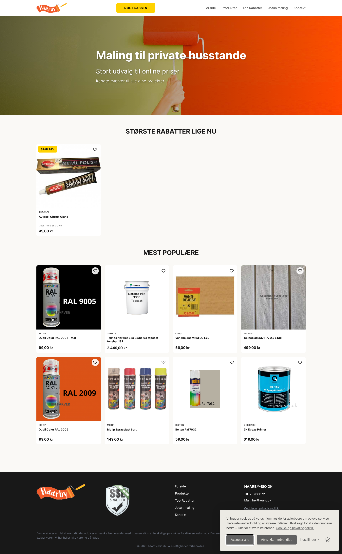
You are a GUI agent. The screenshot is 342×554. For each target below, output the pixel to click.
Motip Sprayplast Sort (122, 429)
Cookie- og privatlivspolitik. (295, 528)
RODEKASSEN (135, 8)
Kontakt (300, 8)
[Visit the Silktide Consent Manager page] (327, 540)
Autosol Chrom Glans (53, 216)
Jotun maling (278, 8)
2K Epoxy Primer (255, 429)
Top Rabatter (252, 8)
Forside (210, 8)
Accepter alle (240, 539)
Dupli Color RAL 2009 (53, 429)
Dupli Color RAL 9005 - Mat (57, 337)
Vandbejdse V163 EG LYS (192, 337)
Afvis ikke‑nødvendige (276, 539)
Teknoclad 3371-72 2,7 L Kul (263, 337)
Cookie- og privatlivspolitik (261, 508)
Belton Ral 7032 (186, 429)
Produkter (229, 8)
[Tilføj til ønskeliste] (95, 149)
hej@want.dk (261, 500)
